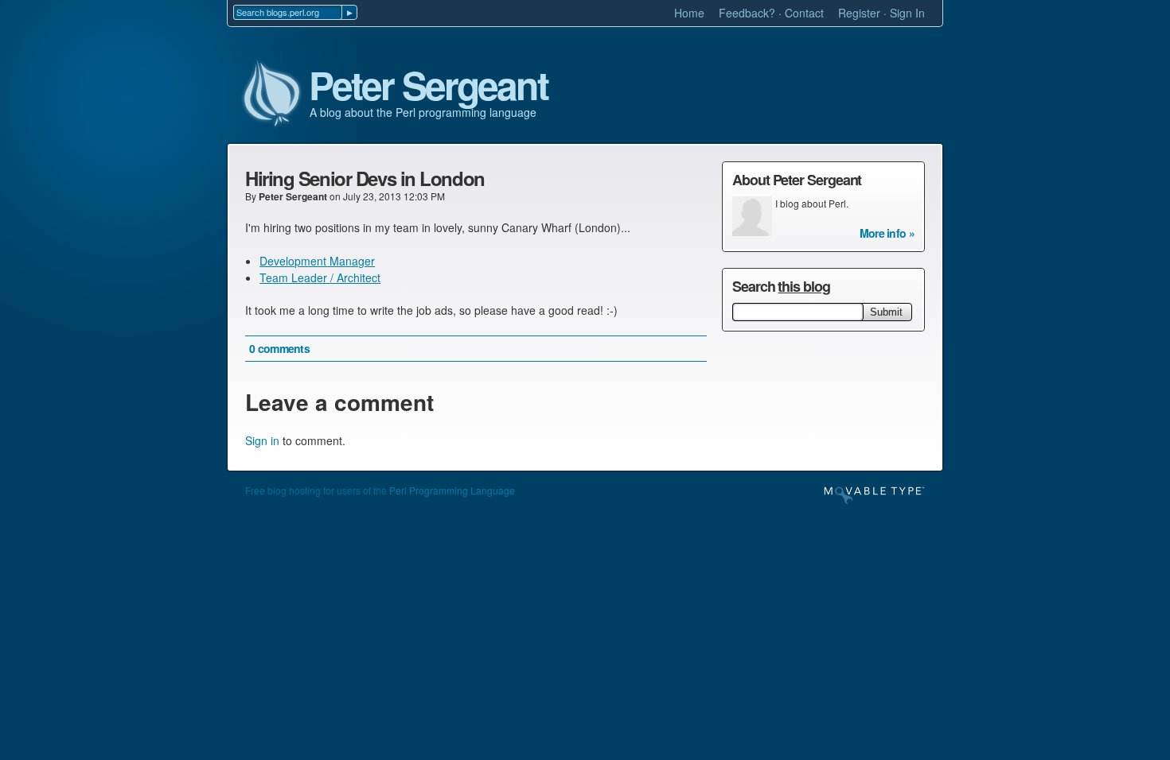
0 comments (279, 348)
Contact (804, 13)
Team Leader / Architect (319, 277)
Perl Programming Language (452, 490)
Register (859, 13)
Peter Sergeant (428, 86)
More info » (887, 233)
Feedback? (747, 13)
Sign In (907, 13)
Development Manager (317, 261)
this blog (803, 286)
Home (689, 13)
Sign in (262, 440)
